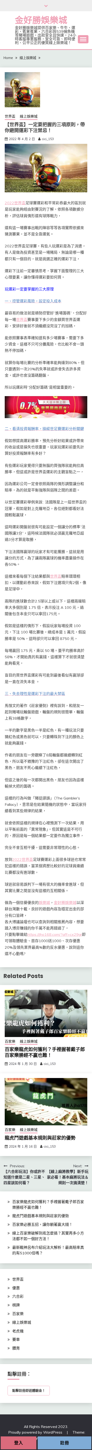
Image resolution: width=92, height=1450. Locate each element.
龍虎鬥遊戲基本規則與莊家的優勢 (40, 1138)
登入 (18, 1442)
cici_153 (48, 139)
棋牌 (16, 1305)
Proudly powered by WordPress (35, 1432)
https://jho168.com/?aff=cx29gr (54, 934)
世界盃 (10, 116)
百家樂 (10, 1041)
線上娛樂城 (29, 116)
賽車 (16, 1339)
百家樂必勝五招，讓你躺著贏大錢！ (42, 1224)
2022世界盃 (15, 203)
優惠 (16, 1288)
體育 (16, 1348)
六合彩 (18, 1296)
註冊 (64, 1442)
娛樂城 (44, 902)
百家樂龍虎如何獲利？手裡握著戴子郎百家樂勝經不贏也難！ (45, 1052)
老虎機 (18, 1331)
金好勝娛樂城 (41, 20)
